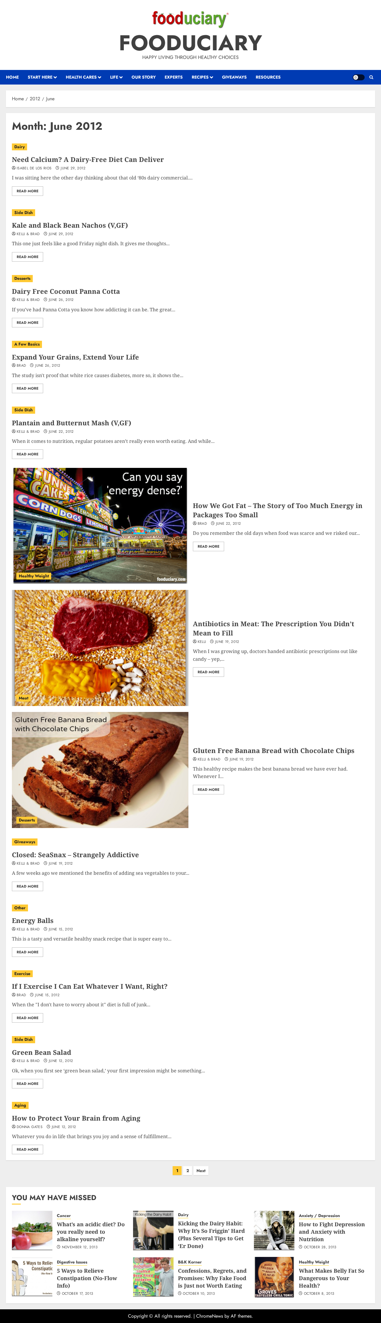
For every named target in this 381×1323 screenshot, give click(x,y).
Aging (20, 1105)
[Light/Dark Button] (359, 77)
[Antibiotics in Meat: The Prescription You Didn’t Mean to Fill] (100, 648)
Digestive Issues (72, 1262)
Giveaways (234, 77)
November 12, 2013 (80, 1247)
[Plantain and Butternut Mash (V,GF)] (190, 410)
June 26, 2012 (61, 300)
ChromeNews (209, 1316)
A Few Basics (27, 344)
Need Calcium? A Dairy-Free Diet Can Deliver (88, 159)
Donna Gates (30, 1127)
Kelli (202, 642)
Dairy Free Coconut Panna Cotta (66, 291)
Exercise (22, 974)
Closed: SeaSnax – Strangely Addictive (75, 854)
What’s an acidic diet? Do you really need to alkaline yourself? (91, 1232)
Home (12, 77)
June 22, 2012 (61, 431)
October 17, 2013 (77, 1293)
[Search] (371, 77)
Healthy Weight (34, 576)
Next (200, 1171)
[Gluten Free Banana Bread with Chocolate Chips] (100, 770)
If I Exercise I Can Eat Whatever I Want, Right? (90, 986)
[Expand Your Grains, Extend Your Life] (190, 344)
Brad (21, 365)
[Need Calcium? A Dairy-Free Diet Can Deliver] (190, 147)
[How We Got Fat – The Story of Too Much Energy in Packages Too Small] (100, 526)
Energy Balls (33, 920)
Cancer (64, 1216)
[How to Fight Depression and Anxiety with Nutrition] (274, 1230)
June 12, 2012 (61, 1061)
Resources (268, 77)
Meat (23, 698)
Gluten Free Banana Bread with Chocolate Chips (274, 750)
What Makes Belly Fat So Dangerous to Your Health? (331, 1278)
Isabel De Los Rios (34, 168)
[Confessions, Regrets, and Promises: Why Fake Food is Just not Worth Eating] (153, 1277)
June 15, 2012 (61, 929)
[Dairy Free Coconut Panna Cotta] (190, 279)
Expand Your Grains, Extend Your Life (75, 356)
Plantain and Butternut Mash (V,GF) (71, 422)
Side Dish (23, 212)
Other (20, 908)
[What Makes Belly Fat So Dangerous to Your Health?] (274, 1277)
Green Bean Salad (41, 1052)
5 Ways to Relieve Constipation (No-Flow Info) (87, 1278)
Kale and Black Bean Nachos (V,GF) (70, 225)
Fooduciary (190, 42)
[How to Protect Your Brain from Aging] (190, 1105)
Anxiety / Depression (319, 1216)
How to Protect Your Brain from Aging (76, 1117)
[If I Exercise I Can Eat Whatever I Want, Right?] (190, 974)
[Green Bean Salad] (190, 1040)
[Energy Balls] (190, 908)
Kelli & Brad (28, 234)
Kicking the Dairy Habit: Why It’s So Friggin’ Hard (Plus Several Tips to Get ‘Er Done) (211, 1234)
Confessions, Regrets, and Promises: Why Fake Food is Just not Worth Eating (212, 1278)
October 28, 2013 (320, 1247)
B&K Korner (190, 1262)
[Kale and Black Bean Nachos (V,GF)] (190, 213)
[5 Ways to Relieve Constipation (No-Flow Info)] (32, 1277)
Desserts (22, 278)
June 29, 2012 (73, 168)
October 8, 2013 (319, 1293)
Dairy (19, 147)
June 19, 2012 (227, 642)
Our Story (144, 77)
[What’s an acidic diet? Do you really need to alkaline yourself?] (32, 1230)
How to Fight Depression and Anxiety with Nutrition (332, 1232)
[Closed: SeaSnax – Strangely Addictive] (190, 842)
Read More (27, 191)
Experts (174, 77)
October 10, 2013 (199, 1293)
